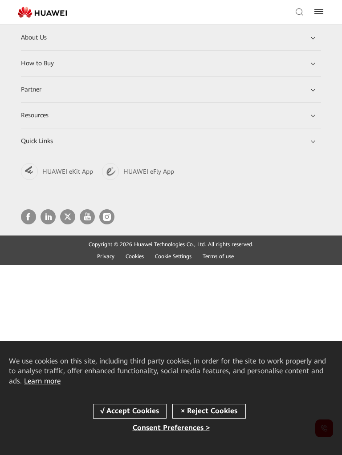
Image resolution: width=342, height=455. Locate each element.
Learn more (42, 381)
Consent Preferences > (171, 427)
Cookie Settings (173, 256)
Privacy (105, 256)
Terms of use (218, 256)
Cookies (135, 256)
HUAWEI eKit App (67, 171)
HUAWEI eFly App (148, 171)
